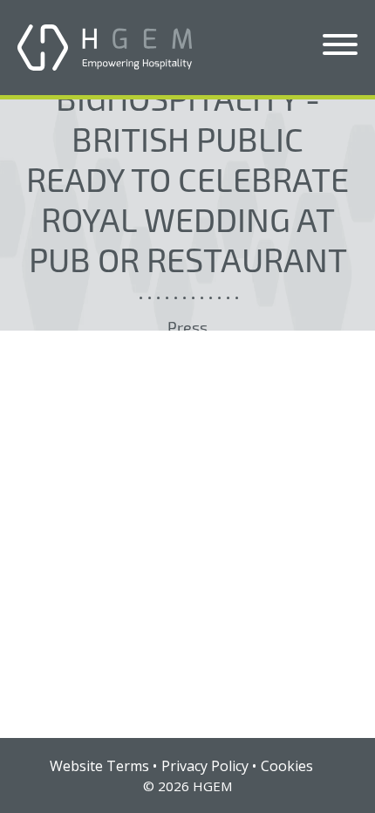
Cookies (287, 765)
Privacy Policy (205, 765)
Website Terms (99, 765)
